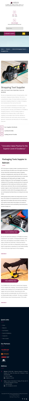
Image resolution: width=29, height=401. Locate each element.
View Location (5, 338)
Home (3, 325)
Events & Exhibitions (6, 333)
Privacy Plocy (16, 396)
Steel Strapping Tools (10, 280)
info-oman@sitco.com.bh (11, 386)
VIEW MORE (3, 253)
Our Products (5, 330)
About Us (4, 328)
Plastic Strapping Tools (11, 232)
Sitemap (11, 396)
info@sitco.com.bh (9, 378)
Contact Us (4, 336)
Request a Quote (10, 33)
